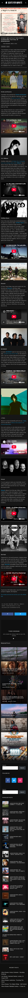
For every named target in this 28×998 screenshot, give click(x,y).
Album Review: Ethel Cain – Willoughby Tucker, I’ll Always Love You (18, 942)
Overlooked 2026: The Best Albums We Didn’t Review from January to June (17, 928)
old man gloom (6, 607)
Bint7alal (17, 604)
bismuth (22, 604)
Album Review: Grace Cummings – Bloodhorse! (17, 862)
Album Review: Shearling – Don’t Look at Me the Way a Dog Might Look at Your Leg (17, 878)
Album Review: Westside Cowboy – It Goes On (17, 804)
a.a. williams (5, 604)
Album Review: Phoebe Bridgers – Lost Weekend (17, 904)
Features (3, 46)
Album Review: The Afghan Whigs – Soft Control (17, 820)
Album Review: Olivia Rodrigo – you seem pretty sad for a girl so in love (17, 828)
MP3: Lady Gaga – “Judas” (17, 957)
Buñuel (4, 605)
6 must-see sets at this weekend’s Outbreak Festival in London (17, 920)
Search (4, 765)
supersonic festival (15, 607)
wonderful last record (10, 353)
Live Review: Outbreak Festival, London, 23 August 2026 (16, 887)
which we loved (16, 98)
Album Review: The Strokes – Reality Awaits (17, 870)
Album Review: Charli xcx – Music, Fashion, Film (17, 854)
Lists (8, 46)
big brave (11, 604)
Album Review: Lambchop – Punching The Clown (17, 812)
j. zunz (18, 605)
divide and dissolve (11, 605)
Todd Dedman (6, 43)
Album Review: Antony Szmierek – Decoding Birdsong (16, 845)
